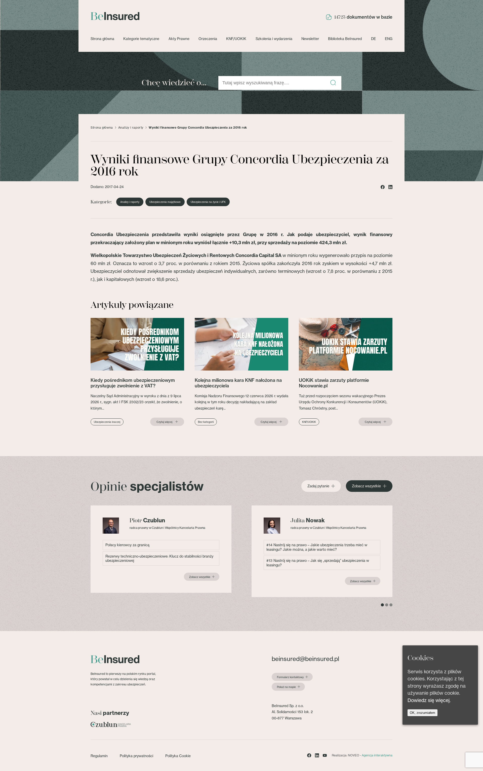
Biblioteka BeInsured (345, 38)
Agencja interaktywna (377, 755)
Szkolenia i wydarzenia (274, 38)
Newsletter (310, 38)
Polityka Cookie (178, 756)
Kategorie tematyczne (141, 38)
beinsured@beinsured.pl (305, 659)
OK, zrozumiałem (422, 713)
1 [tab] (382, 604)
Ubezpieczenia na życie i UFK (208, 202)
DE (373, 38)
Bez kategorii (206, 421)
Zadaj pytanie (318, 486)
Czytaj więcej (164, 422)
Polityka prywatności (136, 756)
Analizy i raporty (130, 127)
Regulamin (99, 756)
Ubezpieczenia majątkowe (165, 202)
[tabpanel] (161, 549)
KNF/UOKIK (236, 38)
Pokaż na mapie (286, 687)
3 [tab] (390, 604)
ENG (388, 38)
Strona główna (102, 38)
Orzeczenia (207, 38)
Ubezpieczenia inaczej (107, 421)
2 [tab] (386, 604)
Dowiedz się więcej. (429, 700)
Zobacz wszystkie (366, 486)
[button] (333, 83)
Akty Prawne (179, 38)
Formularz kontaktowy (290, 677)
